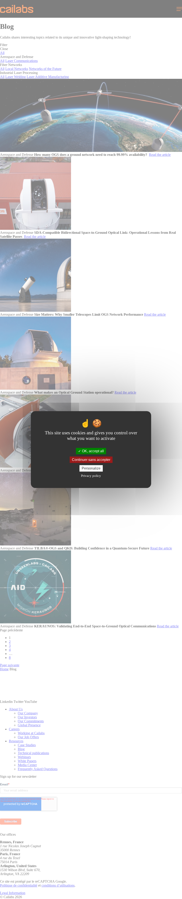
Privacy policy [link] (91, 476)
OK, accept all (92, 451)
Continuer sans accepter (91, 460)
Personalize (91, 468)
